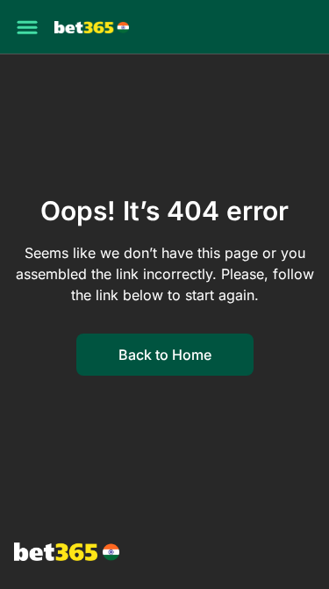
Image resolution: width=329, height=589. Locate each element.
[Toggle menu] (27, 27)
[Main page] (91, 27)
